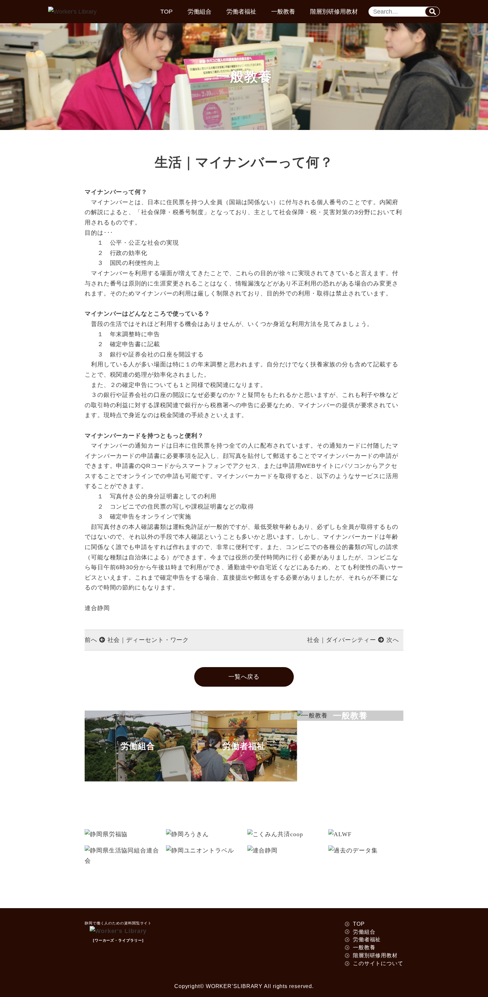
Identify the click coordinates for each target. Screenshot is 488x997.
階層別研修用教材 (334, 11)
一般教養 (283, 11)
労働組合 (199, 11)
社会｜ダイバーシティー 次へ (353, 640)
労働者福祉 (241, 11)
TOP (166, 11)
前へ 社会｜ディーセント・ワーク (137, 640)
